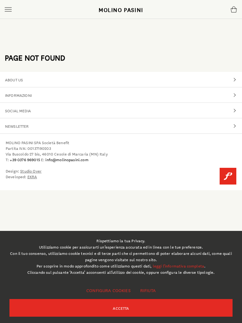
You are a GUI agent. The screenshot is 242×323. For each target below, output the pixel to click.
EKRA (32, 176)
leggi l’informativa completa (178, 265)
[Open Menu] (8, 9)
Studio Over (31, 170)
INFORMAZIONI (18, 95)
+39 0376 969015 (25, 159)
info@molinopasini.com (66, 159)
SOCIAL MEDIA (18, 110)
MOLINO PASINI (121, 9)
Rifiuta (148, 290)
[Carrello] (233, 9)
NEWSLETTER (17, 126)
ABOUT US (14, 79)
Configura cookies (108, 290)
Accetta (121, 308)
